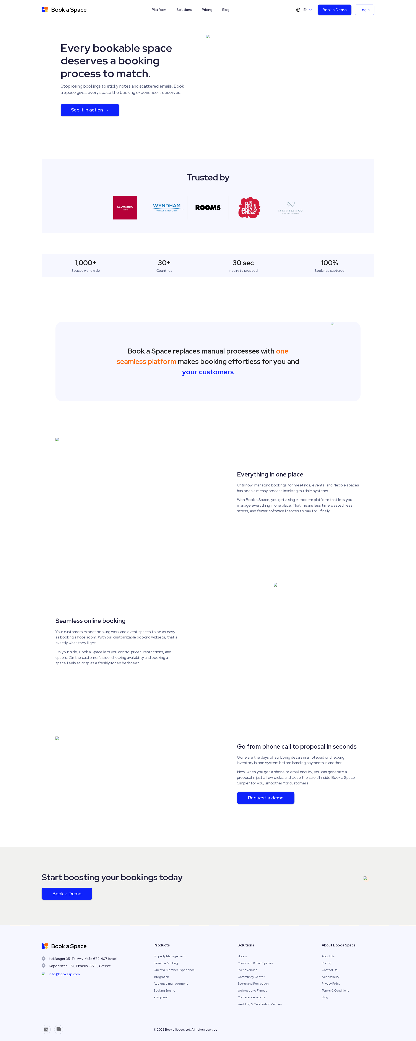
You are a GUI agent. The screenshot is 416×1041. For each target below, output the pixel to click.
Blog (225, 9)
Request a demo (266, 798)
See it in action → (90, 110)
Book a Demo (335, 9)
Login (365, 9)
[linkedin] (46, 1029)
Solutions (184, 9)
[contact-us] (58, 1029)
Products (162, 945)
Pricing (207, 9)
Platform (159, 9)
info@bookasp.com (64, 974)
